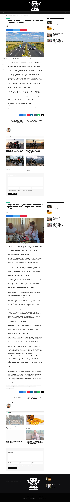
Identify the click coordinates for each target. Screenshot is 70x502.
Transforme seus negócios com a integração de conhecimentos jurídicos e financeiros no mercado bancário (57, 486)
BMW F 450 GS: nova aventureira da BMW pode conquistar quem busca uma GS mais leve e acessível (35, 167)
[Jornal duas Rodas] (35, 5)
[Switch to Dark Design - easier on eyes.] (65, 12)
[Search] (66, 13)
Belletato (8, 385)
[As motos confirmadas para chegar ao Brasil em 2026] (15, 161)
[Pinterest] (3, 68)
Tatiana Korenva (15, 127)
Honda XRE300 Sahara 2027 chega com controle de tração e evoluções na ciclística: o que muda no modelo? (34, 151)
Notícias (8, 202)
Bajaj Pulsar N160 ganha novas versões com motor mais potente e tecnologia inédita (14, 151)
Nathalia (8, 386)
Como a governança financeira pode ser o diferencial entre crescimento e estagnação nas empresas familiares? (58, 41)
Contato (36, 496)
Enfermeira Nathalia (14, 385)
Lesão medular (38, 385)
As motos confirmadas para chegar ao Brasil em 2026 (15, 167)
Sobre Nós (41, 496)
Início (7, 15)
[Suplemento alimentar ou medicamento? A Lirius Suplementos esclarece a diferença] (49, 28)
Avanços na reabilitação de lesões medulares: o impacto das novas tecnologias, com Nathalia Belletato (16, 121)
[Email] (3, 71)
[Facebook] (3, 61)
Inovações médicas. (31, 385)
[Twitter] (3, 64)
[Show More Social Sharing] (28, 30)
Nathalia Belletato (13, 386)
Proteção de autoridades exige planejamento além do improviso (58, 34)
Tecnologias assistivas (10, 388)
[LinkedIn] (3, 66)
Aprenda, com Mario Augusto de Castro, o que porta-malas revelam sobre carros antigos (58, 22)
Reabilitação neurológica (31, 386)
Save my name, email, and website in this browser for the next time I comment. (20, 190)
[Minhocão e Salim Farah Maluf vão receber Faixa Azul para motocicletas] (25, 44)
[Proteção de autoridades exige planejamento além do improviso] (49, 35)
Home (28, 496)
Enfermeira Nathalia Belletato (22, 385)
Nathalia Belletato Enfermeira (21, 386)
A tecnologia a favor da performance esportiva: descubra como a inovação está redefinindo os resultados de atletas (57, 479)
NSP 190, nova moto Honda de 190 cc (17, 397)
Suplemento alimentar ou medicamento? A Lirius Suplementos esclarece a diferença (57, 28)
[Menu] (3, 13)
